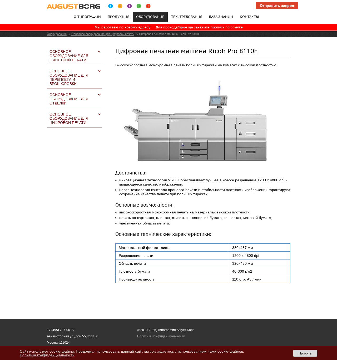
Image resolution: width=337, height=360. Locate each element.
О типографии (87, 16)
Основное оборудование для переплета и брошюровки (68, 77)
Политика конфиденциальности (161, 336)
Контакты (249, 16)
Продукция (118, 16)
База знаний (221, 16)
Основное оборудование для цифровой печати (102, 34)
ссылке (237, 27)
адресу (144, 27)
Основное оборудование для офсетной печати (68, 55)
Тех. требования (186, 16)
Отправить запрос (277, 5)
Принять (305, 353)
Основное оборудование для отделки (68, 99)
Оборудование (57, 34)
